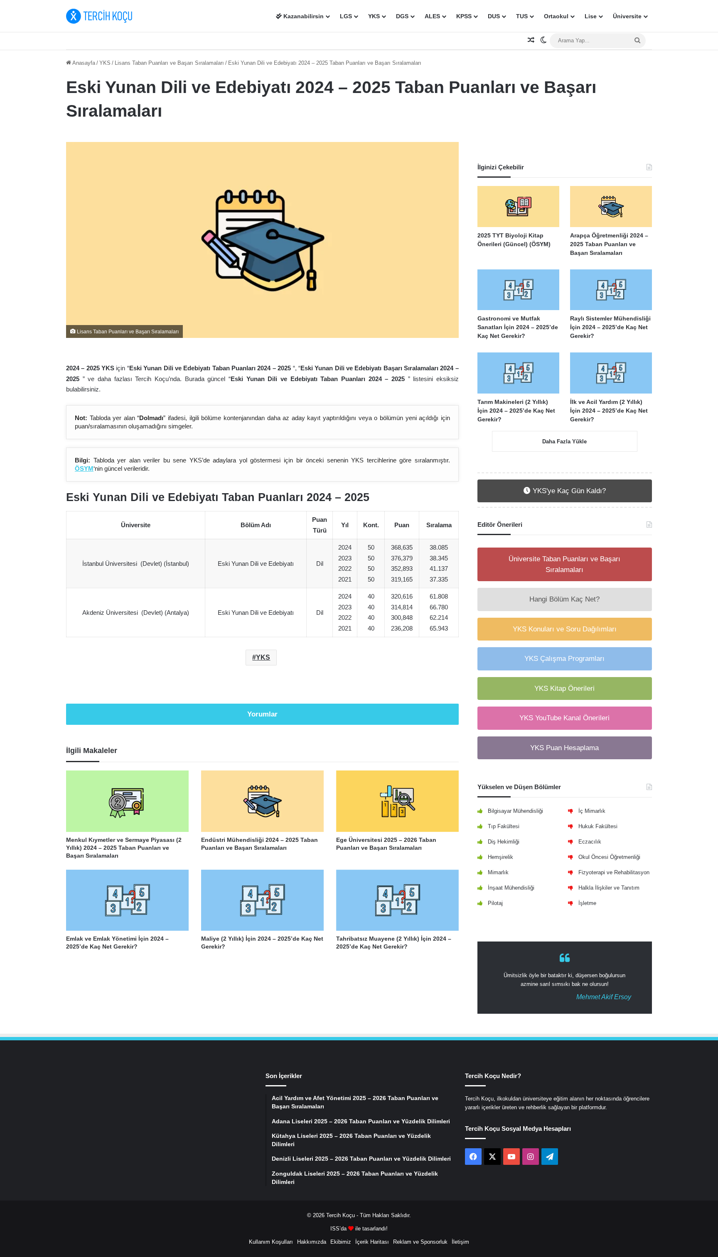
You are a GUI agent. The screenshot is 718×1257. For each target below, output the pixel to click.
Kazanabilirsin (303, 16)
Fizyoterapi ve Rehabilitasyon (613, 872)
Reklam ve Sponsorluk (420, 1242)
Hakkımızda (311, 1242)
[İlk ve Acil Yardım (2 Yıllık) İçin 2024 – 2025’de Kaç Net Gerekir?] (611, 373)
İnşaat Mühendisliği (511, 888)
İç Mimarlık (591, 811)
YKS (374, 16)
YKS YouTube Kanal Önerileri (564, 718)
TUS (522, 16)
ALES (432, 16)
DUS (494, 16)
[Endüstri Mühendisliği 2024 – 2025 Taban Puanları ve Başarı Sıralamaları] (262, 800)
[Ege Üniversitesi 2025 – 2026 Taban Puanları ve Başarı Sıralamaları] (397, 800)
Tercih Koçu (340, 1215)
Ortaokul (556, 16)
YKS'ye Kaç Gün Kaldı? (568, 491)
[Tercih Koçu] (99, 16)
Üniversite (627, 16)
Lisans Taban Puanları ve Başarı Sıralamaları (169, 63)
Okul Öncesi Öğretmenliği (609, 857)
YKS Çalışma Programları (564, 659)
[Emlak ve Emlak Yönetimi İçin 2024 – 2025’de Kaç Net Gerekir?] (127, 900)
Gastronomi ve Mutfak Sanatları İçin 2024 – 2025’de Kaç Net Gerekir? (517, 327)
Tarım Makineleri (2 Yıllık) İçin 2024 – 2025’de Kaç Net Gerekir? (516, 411)
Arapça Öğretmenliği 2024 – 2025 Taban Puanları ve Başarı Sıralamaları (609, 244)
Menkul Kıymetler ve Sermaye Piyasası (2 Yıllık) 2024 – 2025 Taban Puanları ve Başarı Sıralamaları (124, 847)
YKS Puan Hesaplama (564, 748)
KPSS (464, 16)
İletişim (460, 1242)
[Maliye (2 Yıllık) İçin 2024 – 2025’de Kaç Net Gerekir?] (262, 900)
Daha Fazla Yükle (564, 441)
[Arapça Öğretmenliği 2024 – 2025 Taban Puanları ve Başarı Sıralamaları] (611, 206)
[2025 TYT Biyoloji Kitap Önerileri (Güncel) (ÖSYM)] (518, 206)
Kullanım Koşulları (271, 1242)
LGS (346, 16)
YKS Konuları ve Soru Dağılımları (565, 629)
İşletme (587, 903)
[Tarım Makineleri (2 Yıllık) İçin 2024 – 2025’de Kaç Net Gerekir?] (518, 373)
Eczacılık (589, 842)
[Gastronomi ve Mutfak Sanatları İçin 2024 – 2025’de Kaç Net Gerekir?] (518, 290)
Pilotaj (495, 903)
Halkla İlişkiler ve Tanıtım (608, 888)
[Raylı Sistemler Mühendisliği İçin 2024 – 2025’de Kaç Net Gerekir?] (611, 290)
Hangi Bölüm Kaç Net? (564, 599)
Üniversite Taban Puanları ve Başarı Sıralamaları (564, 564)
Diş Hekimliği (503, 842)
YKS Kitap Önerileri (564, 688)
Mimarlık (498, 872)
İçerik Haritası (372, 1242)
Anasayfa (83, 63)
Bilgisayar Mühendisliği (515, 811)
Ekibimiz (340, 1242)
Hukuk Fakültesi (597, 826)
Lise (591, 16)
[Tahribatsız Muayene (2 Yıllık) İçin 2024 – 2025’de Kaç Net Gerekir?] (397, 900)
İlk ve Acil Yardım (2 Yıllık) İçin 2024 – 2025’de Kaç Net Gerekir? (609, 411)
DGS (402, 16)
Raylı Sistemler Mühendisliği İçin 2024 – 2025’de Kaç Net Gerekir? (610, 327)
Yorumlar (262, 714)
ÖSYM (84, 468)
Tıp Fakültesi (503, 826)
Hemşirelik (500, 857)
